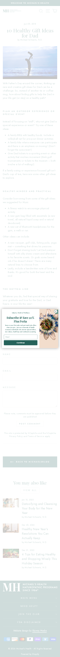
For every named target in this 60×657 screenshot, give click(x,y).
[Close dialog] (56, 311)
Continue (20, 343)
